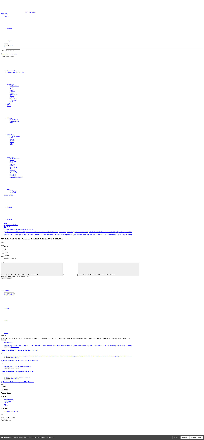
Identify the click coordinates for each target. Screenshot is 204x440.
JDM (11, 122)
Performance (13, 174)
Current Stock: (4, 260)
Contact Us (6, 402)
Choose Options (15, 347)
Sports (11, 101)
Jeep (11, 168)
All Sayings (13, 191)
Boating (12, 165)
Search (6, 43)
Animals (12, 142)
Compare (6, 16)
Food (8, 103)
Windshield (13, 175)
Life (11, 143)
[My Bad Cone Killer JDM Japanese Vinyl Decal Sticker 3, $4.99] (102, 345)
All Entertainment (14, 86)
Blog (5, 404)
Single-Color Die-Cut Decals (11, 70)
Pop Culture (13, 98)
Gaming (12, 96)
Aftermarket (13, 161)
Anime (12, 87)
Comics (12, 93)
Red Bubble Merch (8, 399)
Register (11, 45)
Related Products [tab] (8, 342)
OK (2, 389)
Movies (12, 88)
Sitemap (6, 405)
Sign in (6, 45)
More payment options (6, 278)
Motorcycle (13, 171)
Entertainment (10, 84)
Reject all (184, 437)
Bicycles (12, 164)
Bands (11, 90)
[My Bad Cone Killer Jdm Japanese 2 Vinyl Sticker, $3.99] (102, 366)
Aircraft (12, 160)
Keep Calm (13, 192)
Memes (12, 97)
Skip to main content (30, 12)
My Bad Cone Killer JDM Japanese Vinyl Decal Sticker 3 (19, 350)
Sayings (9, 189)
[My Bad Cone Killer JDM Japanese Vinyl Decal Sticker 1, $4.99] (102, 356)
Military (12, 144)
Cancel (6, 389)
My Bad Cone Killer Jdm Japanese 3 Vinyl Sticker (17, 382)
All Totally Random (15, 136)
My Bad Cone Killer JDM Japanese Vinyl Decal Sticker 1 (19, 361)
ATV (11, 162)
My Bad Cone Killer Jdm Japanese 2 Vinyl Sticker (17, 371)
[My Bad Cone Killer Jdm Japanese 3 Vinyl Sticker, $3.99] (102, 377)
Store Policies (7, 401)
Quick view (7, 347)
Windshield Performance (16, 177)
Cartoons (12, 91)
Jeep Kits (12, 170)
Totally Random (11, 134)
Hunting (12, 140)
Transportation (10, 157)
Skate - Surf (13, 100)
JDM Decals (10, 118)
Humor (12, 139)
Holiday (9, 104)
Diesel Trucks (13, 167)
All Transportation (14, 158)
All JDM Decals (14, 119)
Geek (11, 137)
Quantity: (3, 262)
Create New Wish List (9, 295)
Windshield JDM (14, 121)
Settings (176, 437)
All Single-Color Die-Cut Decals (15, 72)
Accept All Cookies (196, 437)
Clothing (9, 106)
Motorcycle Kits (14, 173)
